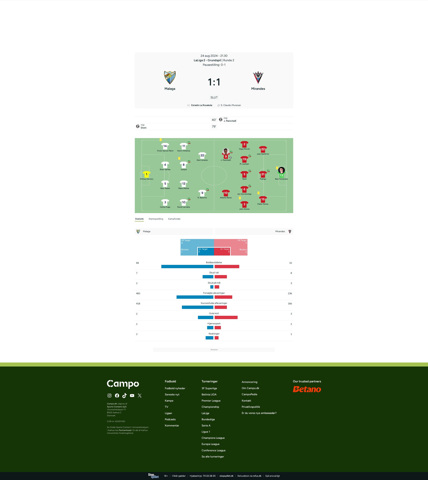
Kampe (169, 400)
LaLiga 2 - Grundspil (208, 60)
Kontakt (246, 400)
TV (166, 406)
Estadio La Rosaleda (201, 105)
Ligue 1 (206, 431)
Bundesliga (208, 419)
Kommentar (172, 425)
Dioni (143, 127)
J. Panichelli (230, 120)
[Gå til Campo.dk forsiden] (123, 388)
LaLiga (205, 413)
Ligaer (168, 413)
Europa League (211, 444)
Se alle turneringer (213, 456)
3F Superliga (209, 388)
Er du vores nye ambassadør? (259, 413)
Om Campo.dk (250, 388)
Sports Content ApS (117, 406)
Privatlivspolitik (251, 406)
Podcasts (170, 419)
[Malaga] (170, 82)
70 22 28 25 (209, 475)
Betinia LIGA (209, 394)
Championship (210, 406)
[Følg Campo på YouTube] (132, 395)
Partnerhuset (125, 430)
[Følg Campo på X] (139, 395)
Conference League (214, 450)
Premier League (211, 400)
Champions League (213, 437)
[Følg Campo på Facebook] (117, 395)
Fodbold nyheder (175, 388)
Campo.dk (112, 403)
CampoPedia (249, 394)
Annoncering (249, 382)
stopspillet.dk (226, 475)
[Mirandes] (258, 82)
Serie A (206, 425)
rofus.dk (257, 475)
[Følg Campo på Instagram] (109, 395)
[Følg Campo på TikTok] (124, 395)
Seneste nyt (172, 394)
